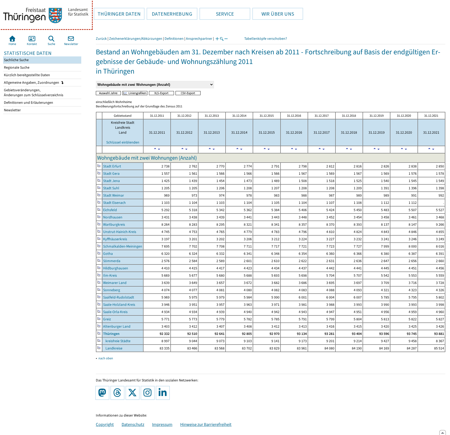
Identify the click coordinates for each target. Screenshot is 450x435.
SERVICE (216, 13)
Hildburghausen (115, 268)
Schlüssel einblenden (122, 142)
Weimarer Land (115, 282)
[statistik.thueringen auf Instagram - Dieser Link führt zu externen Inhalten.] (148, 392)
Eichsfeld (110, 209)
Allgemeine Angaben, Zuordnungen (32, 82)
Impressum (162, 424)
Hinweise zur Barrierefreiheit (206, 424)
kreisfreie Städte (116, 341)
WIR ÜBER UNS (273, 13)
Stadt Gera (111, 173)
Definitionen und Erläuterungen (28, 102)
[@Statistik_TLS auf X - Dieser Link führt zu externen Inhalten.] (133, 392)
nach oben (105, 358)
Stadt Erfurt (112, 166)
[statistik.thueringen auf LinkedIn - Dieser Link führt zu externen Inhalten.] (163, 392)
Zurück (101, 38)
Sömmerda (111, 260)
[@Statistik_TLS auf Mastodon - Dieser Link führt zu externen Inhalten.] (103, 392)
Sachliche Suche (16, 59)
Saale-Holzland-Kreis (119, 304)
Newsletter (12, 110)
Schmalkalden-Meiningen (122, 246)
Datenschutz (133, 424)
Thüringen (111, 333)
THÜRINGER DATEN (117, 13)
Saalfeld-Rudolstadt (118, 297)
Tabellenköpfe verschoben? (265, 38)
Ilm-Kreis (110, 275)
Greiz (107, 319)
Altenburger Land (116, 326)
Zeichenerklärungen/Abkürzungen (135, 38)
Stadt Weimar (113, 195)
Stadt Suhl (111, 188)
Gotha (108, 253)
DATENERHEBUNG (169, 13)
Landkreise (112, 348)
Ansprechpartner (199, 38)
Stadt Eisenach (114, 202)
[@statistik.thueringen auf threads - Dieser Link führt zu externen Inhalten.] (118, 392)
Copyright (105, 424)
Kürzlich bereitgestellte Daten (26, 75)
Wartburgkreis (114, 224)
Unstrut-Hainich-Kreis (119, 231)
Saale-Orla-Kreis (115, 311)
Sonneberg (111, 290)
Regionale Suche (16, 67)
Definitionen (174, 38)
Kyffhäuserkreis (115, 239)
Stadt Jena (111, 180)
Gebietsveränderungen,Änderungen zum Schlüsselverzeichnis (33, 93)
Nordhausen (112, 217)
